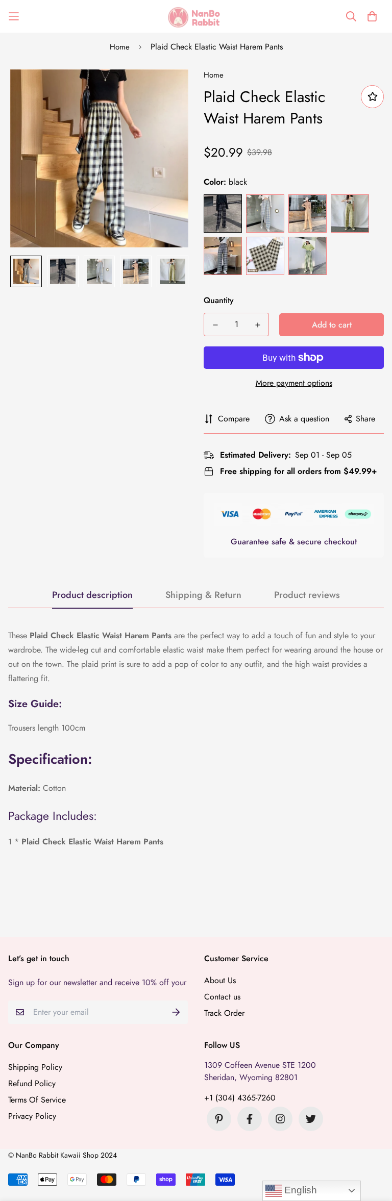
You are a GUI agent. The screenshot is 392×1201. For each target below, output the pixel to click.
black (223, 213)
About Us (220, 980)
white (223, 256)
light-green (350, 213)
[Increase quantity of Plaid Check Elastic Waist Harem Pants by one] (257, 325)
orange (307, 213)
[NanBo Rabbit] (196, 16)
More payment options (294, 383)
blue (265, 213)
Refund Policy (32, 1083)
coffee (265, 256)
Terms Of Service (37, 1100)
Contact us (222, 997)
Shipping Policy (35, 1067)
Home (120, 47)
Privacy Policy (32, 1116)
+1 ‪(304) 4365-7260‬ (240, 1098)
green (307, 256)
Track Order (224, 1013)
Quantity (219, 300)
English (299, 1190)
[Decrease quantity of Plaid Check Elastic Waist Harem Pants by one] (215, 325)
